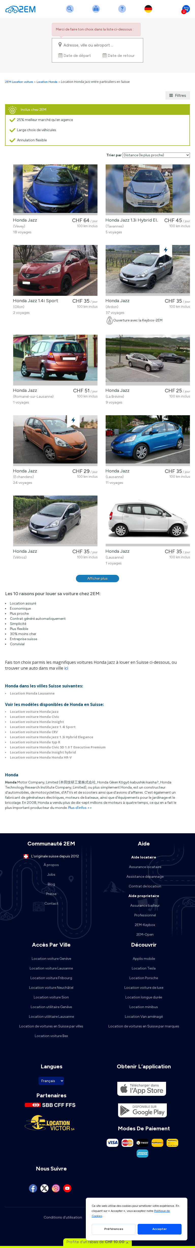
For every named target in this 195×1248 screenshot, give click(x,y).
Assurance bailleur (145, 905)
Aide (123, 12)
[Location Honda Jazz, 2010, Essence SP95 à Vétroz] (55, 521)
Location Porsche (143, 978)
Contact (51, 903)
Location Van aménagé (144, 1016)
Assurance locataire (145, 867)
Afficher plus (97, 578)
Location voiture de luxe (143, 987)
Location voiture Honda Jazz (34, 711)
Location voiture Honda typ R (35, 742)
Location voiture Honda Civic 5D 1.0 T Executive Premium (58, 747)
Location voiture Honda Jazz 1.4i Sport (43, 727)
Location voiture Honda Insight (37, 721)
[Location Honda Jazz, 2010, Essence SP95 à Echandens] (55, 440)
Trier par (114, 155)
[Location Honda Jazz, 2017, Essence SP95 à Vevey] (55, 189)
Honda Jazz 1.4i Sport (34, 300)
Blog (51, 884)
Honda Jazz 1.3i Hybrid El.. (130, 220)
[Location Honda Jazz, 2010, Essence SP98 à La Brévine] (148, 360)
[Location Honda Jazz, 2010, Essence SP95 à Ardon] (148, 270)
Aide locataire (143, 857)
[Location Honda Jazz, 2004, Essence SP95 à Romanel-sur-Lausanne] (55, 360)
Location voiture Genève (51, 959)
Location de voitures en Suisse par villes (51, 1026)
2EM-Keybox (145, 925)
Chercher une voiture (71, 12)
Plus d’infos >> (80, 808)
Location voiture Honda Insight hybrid (43, 752)
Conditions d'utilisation (63, 1217)
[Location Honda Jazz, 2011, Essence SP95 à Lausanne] (148, 440)
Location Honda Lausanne (32, 693)
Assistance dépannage (145, 876)
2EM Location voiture (19, 82)
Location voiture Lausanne (51, 968)
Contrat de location (145, 886)
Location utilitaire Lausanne (51, 1016)
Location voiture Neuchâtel (51, 987)
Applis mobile (144, 959)
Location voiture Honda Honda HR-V (41, 757)
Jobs (51, 874)
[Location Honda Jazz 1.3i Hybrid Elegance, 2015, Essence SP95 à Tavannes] (148, 189)
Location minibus (143, 1007)
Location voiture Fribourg (51, 978)
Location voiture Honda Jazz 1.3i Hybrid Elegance (51, 737)
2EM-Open (145, 934)
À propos (51, 865)
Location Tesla (144, 968)
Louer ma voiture (97, 12)
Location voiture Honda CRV (34, 732)
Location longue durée (143, 997)
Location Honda (47, 82)
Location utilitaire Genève (51, 1007)
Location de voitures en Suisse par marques (143, 1026)
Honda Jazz (24, 220)
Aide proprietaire (143, 896)
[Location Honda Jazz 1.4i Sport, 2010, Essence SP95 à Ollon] (55, 270)
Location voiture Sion (51, 997)
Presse (51, 894)
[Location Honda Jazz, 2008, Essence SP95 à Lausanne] (148, 521)
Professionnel (145, 915)
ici (66, 668)
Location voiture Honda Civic (34, 716)
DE (149, 12)
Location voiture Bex (51, 1036)
